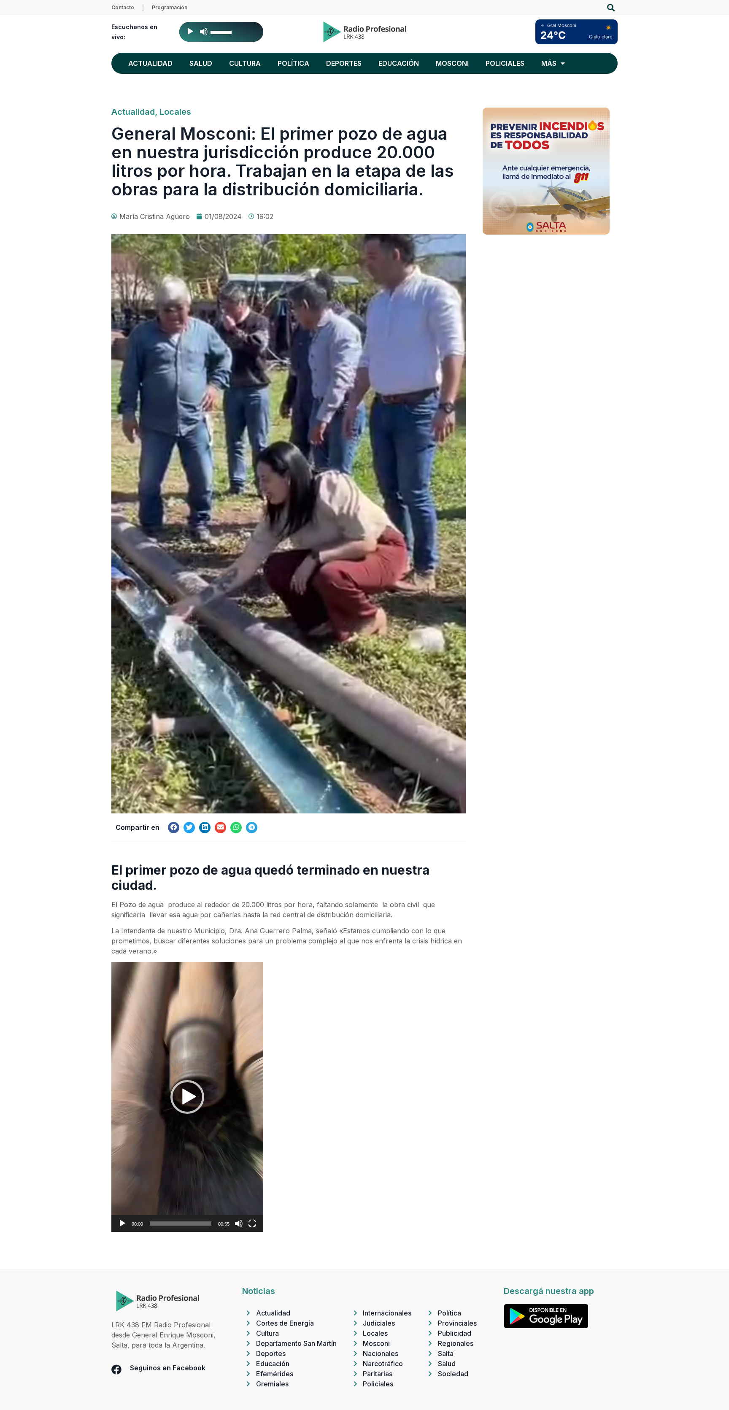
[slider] (222, 31)
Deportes (344, 63)
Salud (200, 63)
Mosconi (452, 63)
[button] (611, 8)
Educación (398, 63)
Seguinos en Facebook (167, 1368)
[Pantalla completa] (252, 1223)
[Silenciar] (204, 31)
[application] (221, 32)
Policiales (505, 63)
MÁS (548, 63)
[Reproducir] (190, 31)
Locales (175, 112)
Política (293, 63)
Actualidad (150, 63)
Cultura (245, 63)
